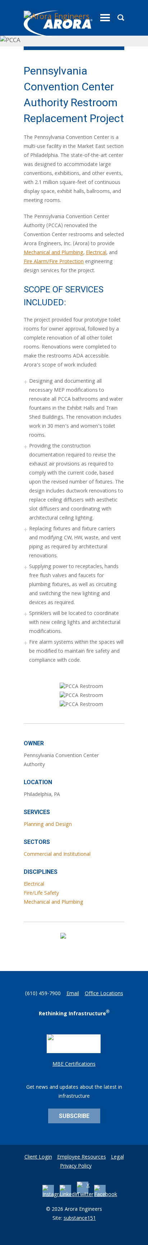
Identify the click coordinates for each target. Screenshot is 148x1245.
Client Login (38, 1157)
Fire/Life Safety (41, 893)
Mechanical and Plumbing (53, 253)
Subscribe (74, 1116)
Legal (117, 1157)
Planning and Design (48, 825)
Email (72, 994)
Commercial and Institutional (57, 854)
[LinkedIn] (69, 1195)
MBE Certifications (74, 1064)
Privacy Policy (76, 1166)
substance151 (80, 1218)
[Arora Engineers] (58, 24)
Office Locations (104, 994)
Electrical (96, 253)
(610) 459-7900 (43, 994)
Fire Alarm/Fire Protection (54, 262)
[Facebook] (105, 1195)
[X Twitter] (85, 1195)
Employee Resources (81, 1157)
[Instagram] (54, 1195)
